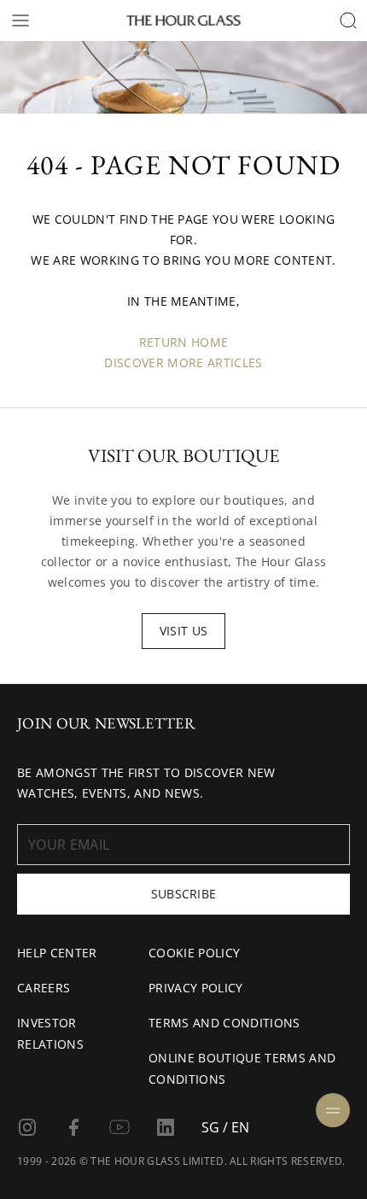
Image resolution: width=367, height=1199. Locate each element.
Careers (43, 988)
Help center (57, 953)
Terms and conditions (224, 1023)
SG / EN (225, 1127)
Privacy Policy (195, 988)
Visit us (184, 631)
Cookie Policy (194, 953)
